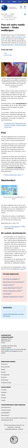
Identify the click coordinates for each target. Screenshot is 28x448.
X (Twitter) (4, 389)
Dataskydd (17, 427)
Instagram (4, 392)
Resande (12, 14)
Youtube (3, 400)
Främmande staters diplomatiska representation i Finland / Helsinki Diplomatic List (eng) (15, 125)
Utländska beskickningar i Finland (13, 297)
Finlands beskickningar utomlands (13, 425)
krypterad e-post (9, 349)
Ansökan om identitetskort (11, 226)
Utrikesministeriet (5, 407)
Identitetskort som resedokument (13, 282)
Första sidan (4, 14)
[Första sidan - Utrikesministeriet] (9, 7)
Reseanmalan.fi (5, 415)
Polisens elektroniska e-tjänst (12, 291)
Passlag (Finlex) (8, 285)
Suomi (9, 1)
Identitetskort (8, 55)
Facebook (3, 397)
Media (24, 1)
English (20, 1)
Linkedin (3, 395)
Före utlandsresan (8, 16)
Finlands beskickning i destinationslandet (13, 45)
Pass (5, 53)
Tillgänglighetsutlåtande (11, 429)
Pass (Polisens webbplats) (11, 279)
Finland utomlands (6, 410)
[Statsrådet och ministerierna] (2, 1)
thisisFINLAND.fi (5, 412)
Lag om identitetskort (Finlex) (12, 288)
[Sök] (21, 7)
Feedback (20, 429)
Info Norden (6, 294)
